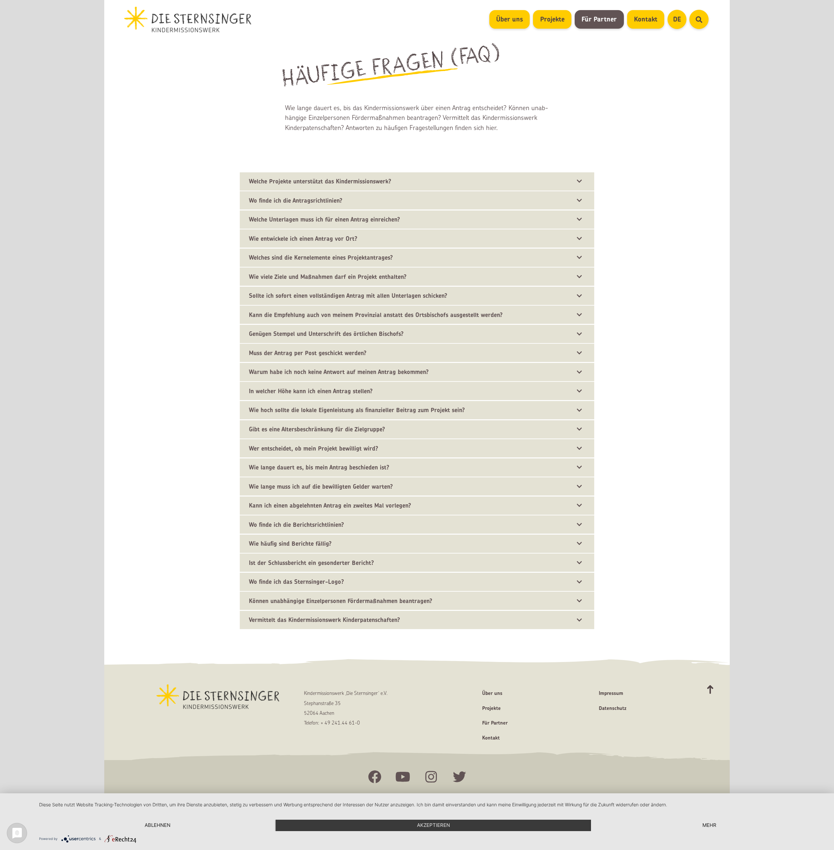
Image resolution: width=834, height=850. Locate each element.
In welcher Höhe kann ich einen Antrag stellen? (311, 391)
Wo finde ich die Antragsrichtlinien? (295, 200)
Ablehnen (157, 825)
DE (679, 18)
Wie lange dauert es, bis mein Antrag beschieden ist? (319, 467)
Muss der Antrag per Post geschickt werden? (308, 353)
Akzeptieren (433, 825)
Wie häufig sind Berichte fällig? (290, 544)
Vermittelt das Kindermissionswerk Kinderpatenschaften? (324, 620)
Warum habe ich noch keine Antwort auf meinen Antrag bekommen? (339, 372)
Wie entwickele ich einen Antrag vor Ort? (303, 239)
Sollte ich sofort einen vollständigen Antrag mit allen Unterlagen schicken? (348, 296)
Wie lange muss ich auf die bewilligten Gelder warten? (321, 487)
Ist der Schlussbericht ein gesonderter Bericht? (311, 563)
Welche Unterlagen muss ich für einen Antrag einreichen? (324, 219)
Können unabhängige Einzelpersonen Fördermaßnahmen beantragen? (340, 601)
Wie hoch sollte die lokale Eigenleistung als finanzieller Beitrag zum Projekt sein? (357, 410)
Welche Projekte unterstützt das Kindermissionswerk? (320, 181)
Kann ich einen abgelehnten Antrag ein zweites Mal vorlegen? (330, 505)
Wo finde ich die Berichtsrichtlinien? (296, 525)
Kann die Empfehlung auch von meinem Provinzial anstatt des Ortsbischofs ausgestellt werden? (376, 315)
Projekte (552, 19)
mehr (709, 825)
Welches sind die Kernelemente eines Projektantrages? (321, 257)
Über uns (509, 19)
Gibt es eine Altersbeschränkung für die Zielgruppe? (317, 429)
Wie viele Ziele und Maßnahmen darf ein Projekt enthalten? (328, 277)
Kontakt (645, 19)
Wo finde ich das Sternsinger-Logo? (296, 582)
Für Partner (599, 19)
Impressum (611, 693)
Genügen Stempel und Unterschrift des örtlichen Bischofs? (326, 334)
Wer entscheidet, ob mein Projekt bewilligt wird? (313, 448)
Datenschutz (612, 708)
